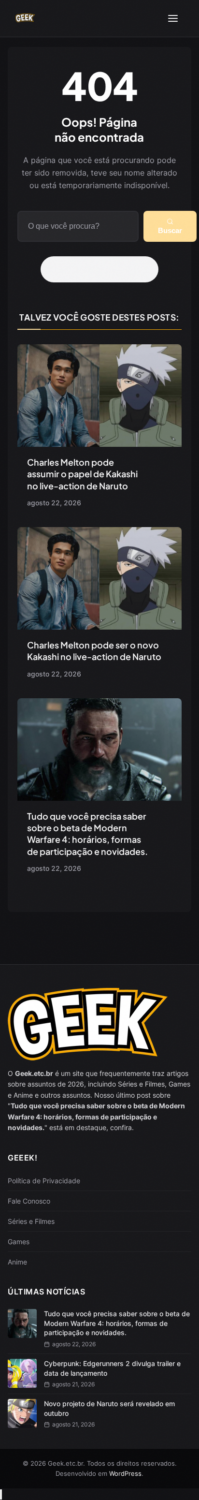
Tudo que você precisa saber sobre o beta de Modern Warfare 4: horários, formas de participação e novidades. (87, 833)
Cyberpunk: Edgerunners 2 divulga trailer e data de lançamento (112, 1368)
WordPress (125, 1473)
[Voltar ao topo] (1, 1494)
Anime (17, 1262)
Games (18, 1241)
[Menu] (173, 18)
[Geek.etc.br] (25, 18)
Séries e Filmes (31, 1221)
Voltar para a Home (103, 269)
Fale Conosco (29, 1201)
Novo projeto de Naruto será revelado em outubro (109, 1408)
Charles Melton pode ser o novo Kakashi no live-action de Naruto (94, 650)
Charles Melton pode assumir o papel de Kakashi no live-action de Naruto (82, 473)
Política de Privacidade (44, 1180)
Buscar (170, 230)
